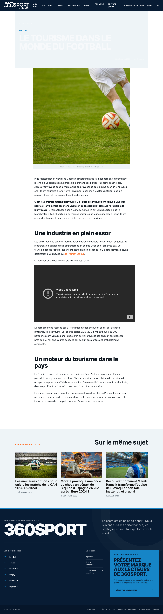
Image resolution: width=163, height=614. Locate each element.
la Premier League (74, 254)
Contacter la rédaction (94, 571)
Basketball (74, 5)
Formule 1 (99, 5)
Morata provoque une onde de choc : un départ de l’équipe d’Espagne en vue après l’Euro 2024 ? (81, 486)
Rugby (87, 5)
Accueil (21, 23)
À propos (94, 557)
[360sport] (16, 5)
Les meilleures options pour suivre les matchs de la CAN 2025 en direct (36, 485)
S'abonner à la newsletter (138, 5)
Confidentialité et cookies (100, 610)
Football (47, 5)
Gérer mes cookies (149, 610)
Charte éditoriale (94, 563)
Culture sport (112, 5)
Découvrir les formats (134, 590)
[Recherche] (158, 5)
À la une (35, 5)
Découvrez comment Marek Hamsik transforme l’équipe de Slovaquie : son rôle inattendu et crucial (126, 486)
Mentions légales (127, 610)
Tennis (60, 5)
